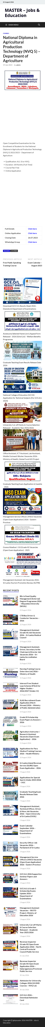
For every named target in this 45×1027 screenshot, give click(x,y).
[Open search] (39, 25)
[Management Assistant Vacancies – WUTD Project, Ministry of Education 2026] (10, 908)
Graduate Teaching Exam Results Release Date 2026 (30, 794)
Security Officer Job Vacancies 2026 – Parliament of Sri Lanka (29, 845)
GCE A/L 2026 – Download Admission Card (29, 997)
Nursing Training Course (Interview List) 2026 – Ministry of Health (30, 671)
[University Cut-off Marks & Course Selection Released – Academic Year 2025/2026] (10, 925)
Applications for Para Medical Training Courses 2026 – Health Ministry (30, 751)
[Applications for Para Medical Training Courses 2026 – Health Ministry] (10, 749)
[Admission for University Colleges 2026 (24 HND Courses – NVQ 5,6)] (10, 981)
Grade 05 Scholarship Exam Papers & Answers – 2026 (31, 719)
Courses (6, 33)
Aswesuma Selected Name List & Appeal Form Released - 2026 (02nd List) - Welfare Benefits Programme (22, 336)
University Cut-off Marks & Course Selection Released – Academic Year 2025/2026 (31, 928)
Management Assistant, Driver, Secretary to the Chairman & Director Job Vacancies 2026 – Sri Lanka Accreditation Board (30, 653)
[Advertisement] (22, 118)
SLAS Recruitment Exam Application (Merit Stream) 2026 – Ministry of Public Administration (30, 704)
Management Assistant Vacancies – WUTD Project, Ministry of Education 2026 (29, 911)
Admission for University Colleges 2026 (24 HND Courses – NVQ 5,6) (30, 983)
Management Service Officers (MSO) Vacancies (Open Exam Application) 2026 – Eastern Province (31, 861)
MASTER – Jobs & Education (22, 12)
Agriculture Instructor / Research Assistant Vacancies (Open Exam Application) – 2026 (30, 735)
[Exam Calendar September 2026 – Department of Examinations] (10, 826)
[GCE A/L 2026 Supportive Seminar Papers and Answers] (10, 874)
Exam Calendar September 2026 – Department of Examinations (28, 829)
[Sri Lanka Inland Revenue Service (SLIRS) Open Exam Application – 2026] (10, 763)
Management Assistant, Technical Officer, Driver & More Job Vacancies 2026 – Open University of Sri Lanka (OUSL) (30, 811)
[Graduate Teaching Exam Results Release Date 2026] (10, 792)
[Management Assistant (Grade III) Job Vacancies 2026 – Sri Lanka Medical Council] (10, 630)
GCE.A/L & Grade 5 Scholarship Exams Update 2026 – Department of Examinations (28, 893)
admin (18, 65)
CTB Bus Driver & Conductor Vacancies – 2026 (29, 618)
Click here (32, 229)
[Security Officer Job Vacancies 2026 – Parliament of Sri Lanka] (10, 843)
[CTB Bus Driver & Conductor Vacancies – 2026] (10, 616)
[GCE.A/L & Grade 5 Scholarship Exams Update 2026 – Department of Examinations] (10, 889)
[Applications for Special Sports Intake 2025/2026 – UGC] (10, 778)
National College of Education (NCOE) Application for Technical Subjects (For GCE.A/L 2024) (22, 398)
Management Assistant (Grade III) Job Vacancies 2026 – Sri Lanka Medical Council (30, 634)
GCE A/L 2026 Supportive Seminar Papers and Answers (31, 876)
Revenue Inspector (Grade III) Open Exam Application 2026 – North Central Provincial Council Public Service (30, 947)
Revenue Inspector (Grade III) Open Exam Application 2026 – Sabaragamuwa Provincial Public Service (31, 966)
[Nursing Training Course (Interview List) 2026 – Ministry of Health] (10, 669)
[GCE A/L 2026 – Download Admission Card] (10, 995)
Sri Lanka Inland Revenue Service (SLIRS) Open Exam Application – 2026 (30, 765)
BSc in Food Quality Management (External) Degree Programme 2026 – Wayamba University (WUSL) (30, 601)
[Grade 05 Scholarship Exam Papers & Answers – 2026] (10, 717)
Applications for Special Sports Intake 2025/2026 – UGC (30, 780)
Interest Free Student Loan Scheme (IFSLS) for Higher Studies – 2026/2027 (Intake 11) (30, 687)
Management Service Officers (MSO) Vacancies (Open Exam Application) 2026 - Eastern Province (22, 519)
